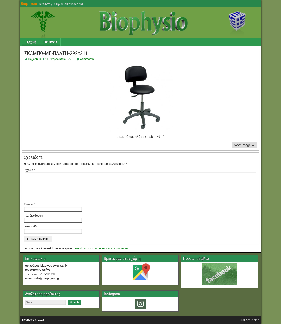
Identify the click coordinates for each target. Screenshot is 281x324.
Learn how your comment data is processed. (102, 248)
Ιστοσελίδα (31, 226)
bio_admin (34, 59)
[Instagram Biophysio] (140, 304)
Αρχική (31, 42)
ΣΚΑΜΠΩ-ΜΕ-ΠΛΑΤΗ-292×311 (56, 53)
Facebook (50, 42)
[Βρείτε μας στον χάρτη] (140, 272)
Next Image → (244, 145)
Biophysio (29, 3)
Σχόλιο (30, 170)
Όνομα (29, 204)
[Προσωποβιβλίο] (219, 274)
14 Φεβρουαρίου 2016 (60, 59)
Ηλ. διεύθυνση (34, 215)
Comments (87, 59)
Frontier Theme (249, 320)
